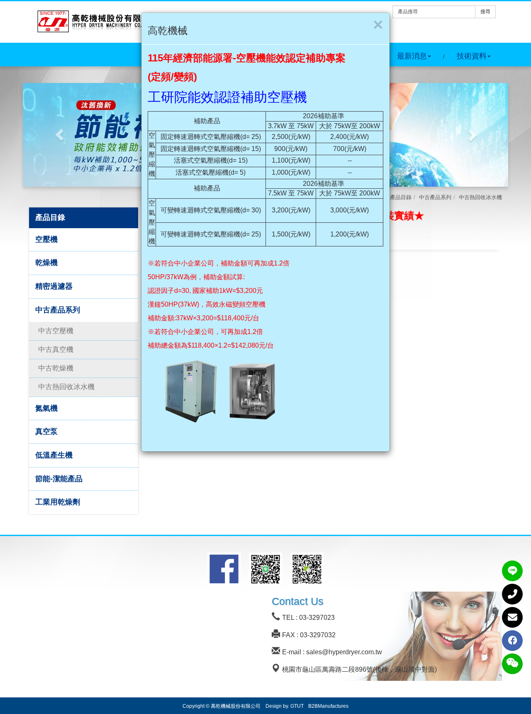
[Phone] (512, 594)
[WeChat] (512, 663)
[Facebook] (512, 640)
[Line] (512, 570)
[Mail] (512, 617)
